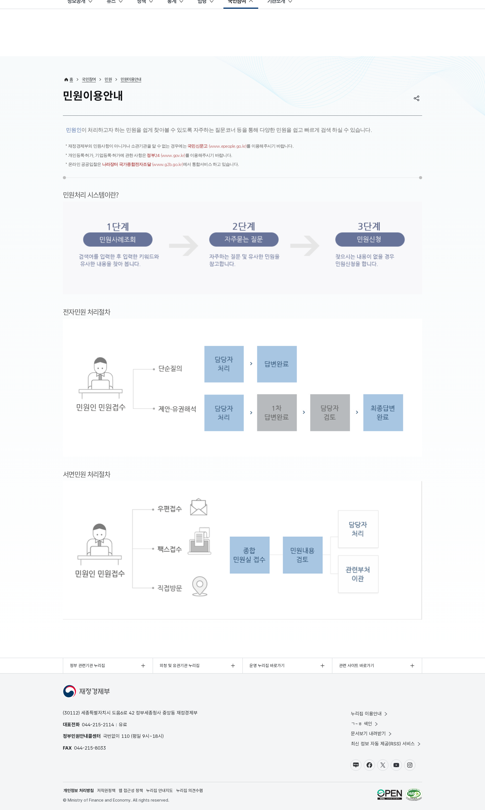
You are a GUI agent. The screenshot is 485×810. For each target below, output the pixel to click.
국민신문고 (216, 146)
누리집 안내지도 (159, 790)
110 (125, 736)
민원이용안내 (131, 79)
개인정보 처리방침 (78, 790)
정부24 (166, 155)
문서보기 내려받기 (368, 733)
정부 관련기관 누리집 (87, 665)
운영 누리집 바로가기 (267, 665)
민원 (108, 79)
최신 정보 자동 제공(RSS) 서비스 (383, 744)
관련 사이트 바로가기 (356, 665)
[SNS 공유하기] (416, 98)
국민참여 (89, 79)
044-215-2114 (98, 724)
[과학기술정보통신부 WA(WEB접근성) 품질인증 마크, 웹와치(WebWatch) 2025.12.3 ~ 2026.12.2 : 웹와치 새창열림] (414, 795)
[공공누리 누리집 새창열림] (389, 795)
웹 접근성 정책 (131, 790)
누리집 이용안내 (366, 713)
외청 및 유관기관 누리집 (180, 665)
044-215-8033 (90, 748)
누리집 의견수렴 (189, 790)
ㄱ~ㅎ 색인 (361, 724)
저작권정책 (106, 790)
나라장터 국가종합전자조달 (142, 164)
